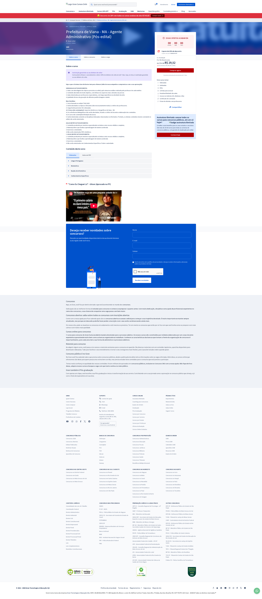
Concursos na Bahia (138, 475)
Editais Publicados (71, 445)
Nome (135, 230)
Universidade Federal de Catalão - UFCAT (145, 541)
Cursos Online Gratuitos (140, 429)
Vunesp (101, 463)
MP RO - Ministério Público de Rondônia (178, 552)
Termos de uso (123, 588)
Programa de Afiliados (73, 411)
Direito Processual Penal (73, 537)
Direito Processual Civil (73, 534)
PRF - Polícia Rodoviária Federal (109, 540)
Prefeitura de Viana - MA (88, 20)
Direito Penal (70, 527)
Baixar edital (71, 41)
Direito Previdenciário (72, 531)
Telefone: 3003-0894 (108, 411)
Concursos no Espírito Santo (108, 481)
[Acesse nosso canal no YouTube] (67, 421)
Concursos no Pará (171, 481)
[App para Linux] (213, 588)
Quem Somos (70, 399)
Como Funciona (70, 402)
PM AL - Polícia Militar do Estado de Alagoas (112, 512)
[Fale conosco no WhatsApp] (77, 421)
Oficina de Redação (138, 426)
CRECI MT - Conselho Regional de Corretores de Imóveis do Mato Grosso (147, 537)
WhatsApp (104, 405)
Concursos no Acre (171, 472)
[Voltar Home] (66, 20)
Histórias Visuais (71, 448)
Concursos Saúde (138, 457)
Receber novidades (142, 280)
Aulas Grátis (169, 408)
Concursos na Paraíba (139, 485)
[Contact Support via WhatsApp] (257, 591)
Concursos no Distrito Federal (75, 472)
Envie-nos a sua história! (107, 424)
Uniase (101, 460)
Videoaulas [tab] (72, 155)
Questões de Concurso (73, 454)
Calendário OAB (170, 445)
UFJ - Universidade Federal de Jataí (143, 552)
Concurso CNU (160, 364)
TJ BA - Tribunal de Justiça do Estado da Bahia (179, 546)
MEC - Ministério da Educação (141, 514)
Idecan (101, 454)
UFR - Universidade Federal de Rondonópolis (146, 544)
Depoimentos (170, 399)
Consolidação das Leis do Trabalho (76, 506)
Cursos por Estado (138, 420)
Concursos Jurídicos (139, 448)
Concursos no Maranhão (140, 481)
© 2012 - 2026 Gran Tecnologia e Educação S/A (33, 588)
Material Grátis (170, 402)
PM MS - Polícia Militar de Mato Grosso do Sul (179, 511)
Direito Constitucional (72, 521)
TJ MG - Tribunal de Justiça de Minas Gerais (179, 517)
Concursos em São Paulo (106, 491)
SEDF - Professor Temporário (141, 511)
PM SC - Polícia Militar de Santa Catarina (178, 533)
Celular (135, 251)
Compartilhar (177, 107)
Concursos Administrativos (141, 438)
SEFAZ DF (102, 523)
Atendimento (164, 4)
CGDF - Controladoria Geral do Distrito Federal (180, 520)
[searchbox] (113, 4)
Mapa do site (156, 588)
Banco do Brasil (104, 531)
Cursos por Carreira (139, 417)
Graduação (136, 408)
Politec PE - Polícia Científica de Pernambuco (179, 560)
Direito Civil (69, 518)
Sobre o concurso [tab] (89, 57)
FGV (100, 451)
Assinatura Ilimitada (138, 399)
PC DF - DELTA (103, 509)
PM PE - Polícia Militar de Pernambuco (144, 533)
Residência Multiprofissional (141, 463)
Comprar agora (156, 15)
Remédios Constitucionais (74, 549)
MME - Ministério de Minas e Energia (143, 522)
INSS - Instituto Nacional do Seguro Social (111, 537)
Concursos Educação (139, 442)
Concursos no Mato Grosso (74, 481)
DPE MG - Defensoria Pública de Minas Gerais (179, 514)
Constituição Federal (72, 509)
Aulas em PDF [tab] (86, 155)
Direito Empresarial (72, 524)
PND (100, 543)
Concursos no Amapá (172, 478)
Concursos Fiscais (138, 445)
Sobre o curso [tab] (73, 57)
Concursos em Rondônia (173, 485)
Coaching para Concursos (140, 402)
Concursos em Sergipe (140, 497)
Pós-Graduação (137, 411)
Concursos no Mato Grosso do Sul (76, 478)
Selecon (101, 457)
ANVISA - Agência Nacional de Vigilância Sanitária (147, 530)
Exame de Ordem (138, 405)
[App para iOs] (217, 588)
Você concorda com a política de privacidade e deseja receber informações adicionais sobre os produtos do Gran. (161, 263)
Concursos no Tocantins (173, 491)
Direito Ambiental (71, 515)
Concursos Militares (139, 451)
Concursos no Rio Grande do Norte (143, 494)
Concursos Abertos (72, 442)
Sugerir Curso (170, 411)
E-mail (135, 241)
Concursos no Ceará (139, 478)
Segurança (147, 588)
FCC (100, 448)
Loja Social (69, 408)
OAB (167, 438)
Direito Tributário (71, 540)
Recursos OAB (170, 451)
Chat (103, 402)
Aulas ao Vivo (170, 405)
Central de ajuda (107, 399)
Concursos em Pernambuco (141, 488)
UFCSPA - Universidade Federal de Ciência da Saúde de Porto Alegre (146, 561)
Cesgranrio (102, 442)
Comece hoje (175, 135)
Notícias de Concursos (73, 451)
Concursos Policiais (138, 454)
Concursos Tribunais (139, 460)
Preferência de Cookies (73, 417)
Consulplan (102, 445)
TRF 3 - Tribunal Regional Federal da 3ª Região (179, 549)
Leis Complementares (72, 546)
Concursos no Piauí (138, 491)
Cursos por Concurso (75, 20)
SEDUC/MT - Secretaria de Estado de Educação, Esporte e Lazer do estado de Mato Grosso (147, 518)
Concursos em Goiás (72, 475)
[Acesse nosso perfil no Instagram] (72, 421)
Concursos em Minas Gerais (107, 485)
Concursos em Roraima (173, 488)
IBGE (100, 534)
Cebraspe (102, 438)
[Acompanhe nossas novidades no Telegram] (89, 421)
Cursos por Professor (139, 423)
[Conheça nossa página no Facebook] (80, 421)
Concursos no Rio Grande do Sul (109, 475)
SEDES (101, 506)
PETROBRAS (103, 520)
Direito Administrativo (72, 512)
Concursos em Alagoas (140, 472)
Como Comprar (70, 405)
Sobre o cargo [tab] (105, 57)
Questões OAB (170, 448)
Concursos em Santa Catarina (108, 478)
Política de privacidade (108, 588)
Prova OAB (169, 442)
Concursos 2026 (71, 438)
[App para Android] (221, 588)
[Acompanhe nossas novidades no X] (85, 421)
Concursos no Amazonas (173, 475)
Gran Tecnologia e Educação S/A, (78, 593)
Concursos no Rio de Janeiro (108, 488)
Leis (67, 543)
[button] (70, 11)
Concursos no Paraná (105, 472)
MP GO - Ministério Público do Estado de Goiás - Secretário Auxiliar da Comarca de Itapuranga (147, 526)
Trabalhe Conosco (71, 414)
